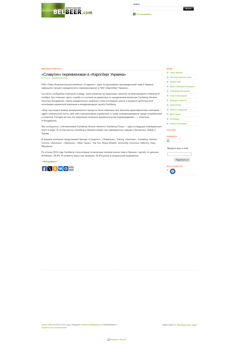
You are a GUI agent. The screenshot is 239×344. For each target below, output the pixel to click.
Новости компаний (178, 110)
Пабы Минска (176, 72)
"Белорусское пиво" (187, 325)
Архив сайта (47, 325)
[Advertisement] (119, 42)
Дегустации (175, 114)
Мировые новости (178, 100)
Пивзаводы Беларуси (180, 91)
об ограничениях (59, 327)
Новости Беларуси (178, 96)
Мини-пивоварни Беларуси (182, 86)
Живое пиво (175, 82)
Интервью (174, 119)
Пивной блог (175, 105)
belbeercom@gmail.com (92, 325)
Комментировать (60, 78)
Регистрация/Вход (144, 14)
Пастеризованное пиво (181, 77)
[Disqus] (102, 226)
